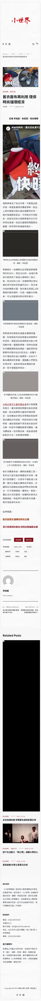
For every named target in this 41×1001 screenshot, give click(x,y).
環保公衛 (12, 92)
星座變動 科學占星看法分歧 (15, 864)
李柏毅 (5, 107)
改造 (25, 552)
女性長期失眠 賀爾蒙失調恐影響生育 (19, 819)
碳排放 (17, 556)
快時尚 (17, 552)
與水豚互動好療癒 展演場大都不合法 (11, 609)
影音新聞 (5, 92)
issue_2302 (18, 547)
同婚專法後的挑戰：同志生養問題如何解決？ (29, 609)
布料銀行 (29, 547)
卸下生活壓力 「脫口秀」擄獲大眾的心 (20, 852)
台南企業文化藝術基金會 (15, 404)
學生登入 (33, 988)
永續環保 (8, 556)
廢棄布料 (8, 552)
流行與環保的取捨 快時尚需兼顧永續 (20, 526)
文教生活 (14, 848)
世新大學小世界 (23, 988)
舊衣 (25, 556)
